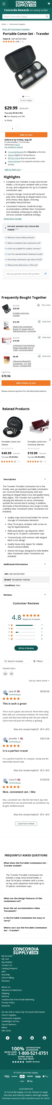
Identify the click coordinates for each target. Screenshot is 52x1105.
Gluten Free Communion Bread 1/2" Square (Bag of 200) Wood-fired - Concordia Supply (24, 329)
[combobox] (39, 680)
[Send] (45, 274)
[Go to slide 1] (23, 96)
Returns (5, 996)
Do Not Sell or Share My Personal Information (23, 1011)
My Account (7, 955)
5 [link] (15, 461)
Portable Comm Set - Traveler (21, 314)
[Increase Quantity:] (18, 128)
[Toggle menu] (4, 4)
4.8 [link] (17, 41)
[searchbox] (16, 661)
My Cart (5, 958)
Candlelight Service (10, 1021)
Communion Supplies (11, 1018)
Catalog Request (9, 968)
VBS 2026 (6, 1030)
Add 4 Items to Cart (26, 383)
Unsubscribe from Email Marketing (18, 999)
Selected (46, 321)
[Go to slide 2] (25, 96)
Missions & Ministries (12, 990)
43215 (17, 145)
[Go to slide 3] (26, 96)
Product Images (26, 100)
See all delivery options (14, 147)
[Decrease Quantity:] (7, 128)
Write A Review (26, 648)
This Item (45, 305)
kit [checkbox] (12, 673)
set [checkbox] (5, 673)
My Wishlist (7, 962)
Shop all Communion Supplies (16, 29)
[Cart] (49, 3)
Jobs (4, 971)
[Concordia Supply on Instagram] (20, 1038)
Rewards (6, 1005)
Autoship (6, 974)
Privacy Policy (8, 1002)
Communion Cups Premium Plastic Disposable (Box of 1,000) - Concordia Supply (24, 347)
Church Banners (9, 1024)
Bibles (4, 1027)
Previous (2, 439)
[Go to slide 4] (28, 96)
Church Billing (8, 977)
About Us (6, 987)
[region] (25, 625)
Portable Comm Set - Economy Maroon (38, 443)
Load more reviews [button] (26, 823)
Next (49, 439)
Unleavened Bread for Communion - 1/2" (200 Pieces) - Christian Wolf (22, 363)
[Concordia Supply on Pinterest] (32, 1038)
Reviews (6, 980)
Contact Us (7, 965)
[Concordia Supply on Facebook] (7, 1038)
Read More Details (13, 218)
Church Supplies (9, 1015)
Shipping (5, 993)
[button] (26, 479)
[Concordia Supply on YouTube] (44, 1038)
